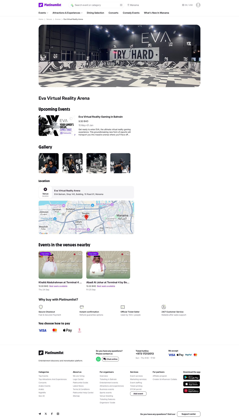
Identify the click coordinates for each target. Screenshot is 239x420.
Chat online (112, 359)
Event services (136, 376)
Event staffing (136, 382)
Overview (104, 376)
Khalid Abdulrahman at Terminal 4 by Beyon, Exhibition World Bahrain (60, 282)
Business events (107, 389)
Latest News (78, 386)
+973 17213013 (145, 353)
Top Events (43, 376)
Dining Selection (95, 12)
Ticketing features (107, 399)
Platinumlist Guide (80, 382)
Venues (49, 19)
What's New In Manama (156, 12)
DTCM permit (135, 389)
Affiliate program (160, 376)
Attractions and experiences (112, 386)
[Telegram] (40, 414)
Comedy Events (131, 12)
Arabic (41, 389)
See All (42, 396)
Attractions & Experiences (66, 12)
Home (41, 19)
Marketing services (138, 379)
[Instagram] (58, 414)
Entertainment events (109, 382)
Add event (138, 393)
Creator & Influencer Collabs (165, 379)
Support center (189, 414)
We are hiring (78, 376)
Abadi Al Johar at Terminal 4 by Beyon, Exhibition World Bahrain (108, 282)
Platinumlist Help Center (83, 392)
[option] (49, 163)
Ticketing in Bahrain (108, 379)
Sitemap (76, 396)
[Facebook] (52, 414)
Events (42, 12)
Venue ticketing (106, 396)
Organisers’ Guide (107, 402)
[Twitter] (46, 414)
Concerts (113, 12)
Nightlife (42, 392)
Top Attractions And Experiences (53, 379)
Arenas (58, 19)
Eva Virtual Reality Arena (67, 190)
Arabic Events (44, 386)
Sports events (106, 392)
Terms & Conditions (81, 389)
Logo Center (78, 379)
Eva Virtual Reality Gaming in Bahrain (101, 116)
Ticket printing (136, 386)
